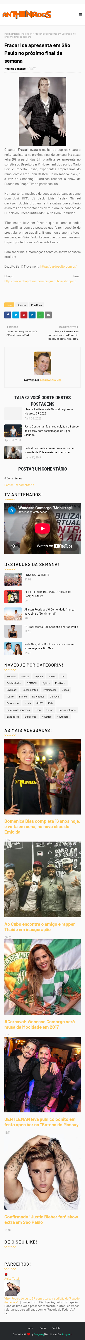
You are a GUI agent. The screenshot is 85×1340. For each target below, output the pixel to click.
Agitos (46, 682)
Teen (38, 709)
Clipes (65, 689)
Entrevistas (13, 703)
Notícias (11, 676)
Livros (49, 709)
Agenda (21, 304)
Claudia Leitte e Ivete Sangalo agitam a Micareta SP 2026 (48, 411)
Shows (52, 676)
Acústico (47, 716)
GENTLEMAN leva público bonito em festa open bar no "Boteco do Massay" (42, 1121)
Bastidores (13, 716)
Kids (50, 703)
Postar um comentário (19, 485)
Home (30, 1327)
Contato (56, 1327)
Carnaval (55, 696)
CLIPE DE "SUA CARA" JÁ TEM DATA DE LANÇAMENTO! (48, 594)
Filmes (23, 696)
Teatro (10, 696)
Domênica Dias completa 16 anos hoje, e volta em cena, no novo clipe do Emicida (42, 826)
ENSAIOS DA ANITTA (36, 575)
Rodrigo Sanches (15, 68)
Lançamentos (30, 689)
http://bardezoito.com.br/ (58, 266)
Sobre (43, 1327)
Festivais (60, 682)
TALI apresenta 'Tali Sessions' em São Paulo (51, 626)
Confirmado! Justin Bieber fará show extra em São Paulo (41, 1219)
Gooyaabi (66, 1334)
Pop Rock (26, 33)
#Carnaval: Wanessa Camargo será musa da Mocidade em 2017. (39, 1024)
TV (63, 676)
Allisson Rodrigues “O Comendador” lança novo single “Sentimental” (49, 611)
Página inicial (11, 33)
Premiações (49, 689)
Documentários (67, 709)
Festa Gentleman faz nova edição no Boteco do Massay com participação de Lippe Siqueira (51, 431)
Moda (28, 703)
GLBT (39, 703)
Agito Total (11, 1278)
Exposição (30, 716)
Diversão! (12, 689)
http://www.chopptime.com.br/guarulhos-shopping (40, 281)
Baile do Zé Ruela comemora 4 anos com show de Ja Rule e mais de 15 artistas (49, 450)
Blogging (39, 1334)
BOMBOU (32, 682)
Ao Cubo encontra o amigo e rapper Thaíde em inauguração (39, 926)
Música (25, 676)
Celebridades (14, 682)
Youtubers (62, 716)
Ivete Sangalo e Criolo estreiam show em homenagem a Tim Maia (49, 646)
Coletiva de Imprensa (18, 709)
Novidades (38, 696)
